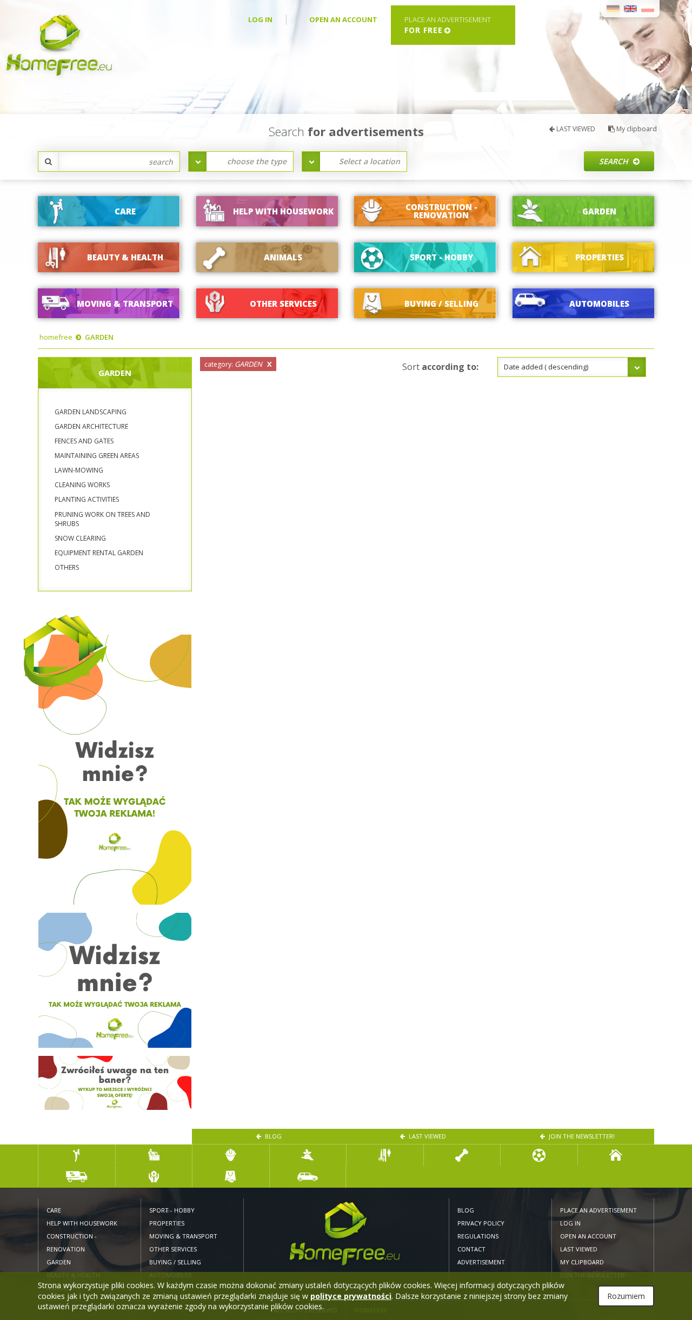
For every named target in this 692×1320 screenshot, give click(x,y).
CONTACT (471, 1249)
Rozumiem (626, 1296)
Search (614, 161)
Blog (272, 1136)
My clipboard (636, 128)
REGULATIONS (477, 1236)
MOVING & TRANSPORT (183, 1236)
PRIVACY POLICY (480, 1223)
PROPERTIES (166, 1223)
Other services (173, 1249)
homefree (55, 337)
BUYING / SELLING (175, 1262)
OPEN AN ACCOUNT (343, 19)
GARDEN (99, 337)
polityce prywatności (350, 1296)
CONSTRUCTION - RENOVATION (71, 1242)
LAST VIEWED (575, 128)
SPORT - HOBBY (172, 1210)
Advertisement (481, 1262)
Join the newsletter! (581, 1136)
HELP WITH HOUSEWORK (81, 1223)
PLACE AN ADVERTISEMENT (598, 1210)
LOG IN (260, 19)
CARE (53, 1210)
